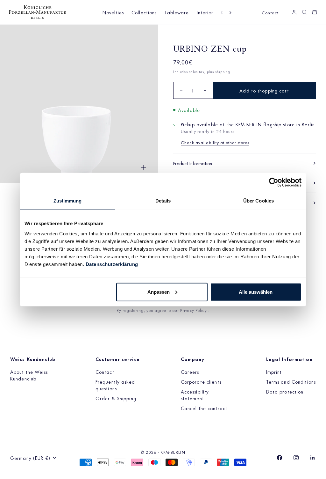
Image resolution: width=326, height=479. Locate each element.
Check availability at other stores (215, 142)
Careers (190, 371)
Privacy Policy (194, 310)
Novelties (113, 12)
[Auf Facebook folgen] (279, 457)
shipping (222, 71)
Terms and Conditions (291, 381)
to (169, 310)
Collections (144, 12)
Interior (205, 12)
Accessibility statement (195, 395)
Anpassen (158, 291)
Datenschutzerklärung (112, 264)
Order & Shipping (116, 398)
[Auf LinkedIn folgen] (312, 457)
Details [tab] (163, 200)
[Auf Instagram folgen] (296, 457)
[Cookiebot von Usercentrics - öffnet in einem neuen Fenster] (273, 182)
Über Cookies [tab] (258, 200)
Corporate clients (201, 381)
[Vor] (230, 13)
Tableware (176, 12)
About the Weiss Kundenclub (29, 375)
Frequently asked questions (115, 385)
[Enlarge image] (143, 167)
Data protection (285, 391)
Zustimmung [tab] (67, 200)
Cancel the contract (204, 408)
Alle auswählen (256, 291)
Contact (270, 12)
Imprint (274, 371)
